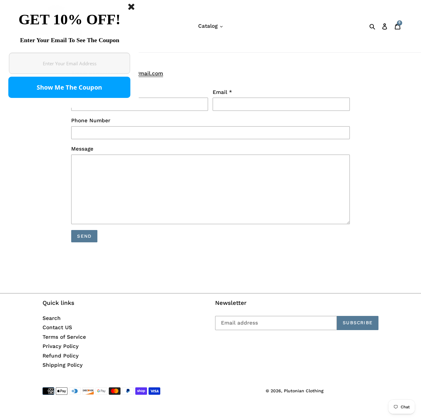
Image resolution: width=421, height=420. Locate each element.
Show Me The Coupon (69, 87)
